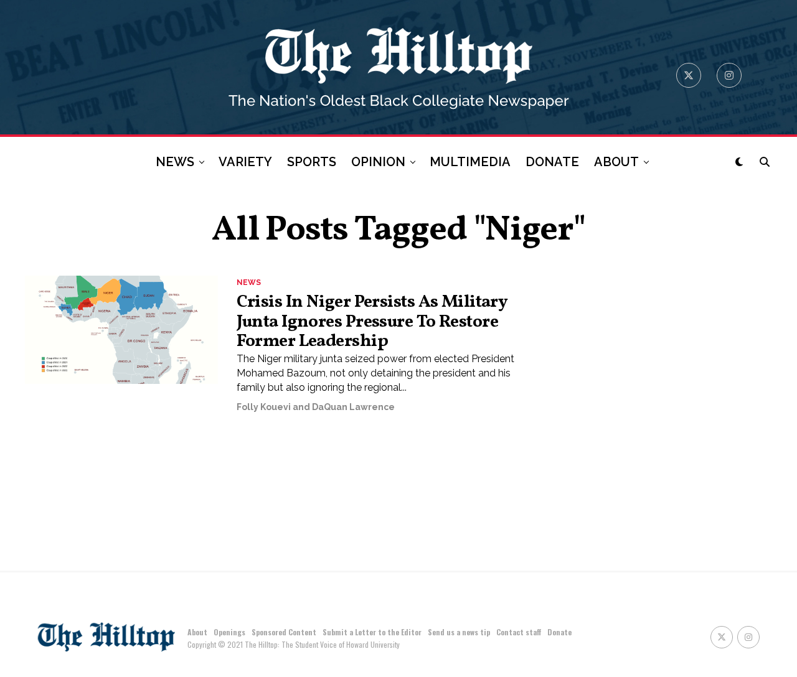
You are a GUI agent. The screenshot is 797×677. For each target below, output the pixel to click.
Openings (229, 632)
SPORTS (311, 161)
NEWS (175, 161)
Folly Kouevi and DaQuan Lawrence (316, 407)
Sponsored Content (284, 632)
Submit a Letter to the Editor (372, 632)
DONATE (552, 161)
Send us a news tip (459, 632)
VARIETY (245, 161)
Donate (559, 632)
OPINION (378, 161)
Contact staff (518, 632)
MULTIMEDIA (470, 161)
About (197, 632)
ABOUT (616, 161)
